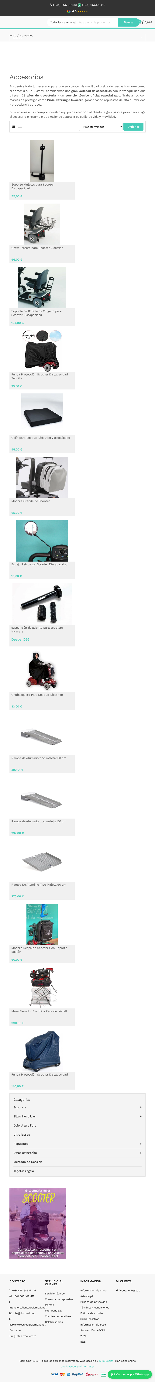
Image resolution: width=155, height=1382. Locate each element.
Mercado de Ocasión (27, 1161)
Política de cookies (91, 1313)
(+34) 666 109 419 (23, 1296)
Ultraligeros (21, 1134)
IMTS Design (106, 1360)
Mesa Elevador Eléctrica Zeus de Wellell (39, 1011)
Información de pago (93, 1324)
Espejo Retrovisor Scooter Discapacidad (39, 564)
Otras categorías (25, 1152)
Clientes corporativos (58, 1316)
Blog (82, 1341)
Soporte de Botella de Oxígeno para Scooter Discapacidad (36, 313)
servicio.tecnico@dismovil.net (24, 1324)
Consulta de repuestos (59, 1299)
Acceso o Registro (129, 1290)
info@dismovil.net (23, 1313)
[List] (20, 126)
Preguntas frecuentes (22, 1335)
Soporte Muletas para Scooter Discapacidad (32, 186)
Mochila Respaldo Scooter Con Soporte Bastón (39, 949)
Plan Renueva (53, 1310)
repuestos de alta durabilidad (125, 100)
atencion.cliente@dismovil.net (24, 1307)
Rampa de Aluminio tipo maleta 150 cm (38, 758)
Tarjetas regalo (23, 1171)
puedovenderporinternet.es (77, 1366)
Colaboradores (54, 1321)
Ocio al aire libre (24, 1125)
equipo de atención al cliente (82, 112)
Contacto (15, 1330)
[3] (13, 126)
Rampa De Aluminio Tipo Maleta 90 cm (38, 884)
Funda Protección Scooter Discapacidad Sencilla (39, 376)
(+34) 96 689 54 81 (24, 1290)
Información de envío (93, 1290)
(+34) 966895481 (65, 5)
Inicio (12, 35)
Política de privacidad (93, 1301)
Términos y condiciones (94, 1307)
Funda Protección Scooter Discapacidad (39, 1074)
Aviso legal (86, 1296)
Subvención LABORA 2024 (92, 1333)
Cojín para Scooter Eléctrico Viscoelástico (40, 438)
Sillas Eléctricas (24, 1116)
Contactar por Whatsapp (132, 1374)
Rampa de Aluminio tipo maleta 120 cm (38, 821)
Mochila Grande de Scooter (30, 501)
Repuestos (20, 1143)
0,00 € (148, 22)
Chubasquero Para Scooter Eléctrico (37, 694)
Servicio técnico (55, 1293)
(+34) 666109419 (93, 5)
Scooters (19, 1107)
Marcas (49, 1304)
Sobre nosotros (89, 1318)
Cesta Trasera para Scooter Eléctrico (37, 248)
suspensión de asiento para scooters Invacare (37, 629)
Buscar (129, 22)
